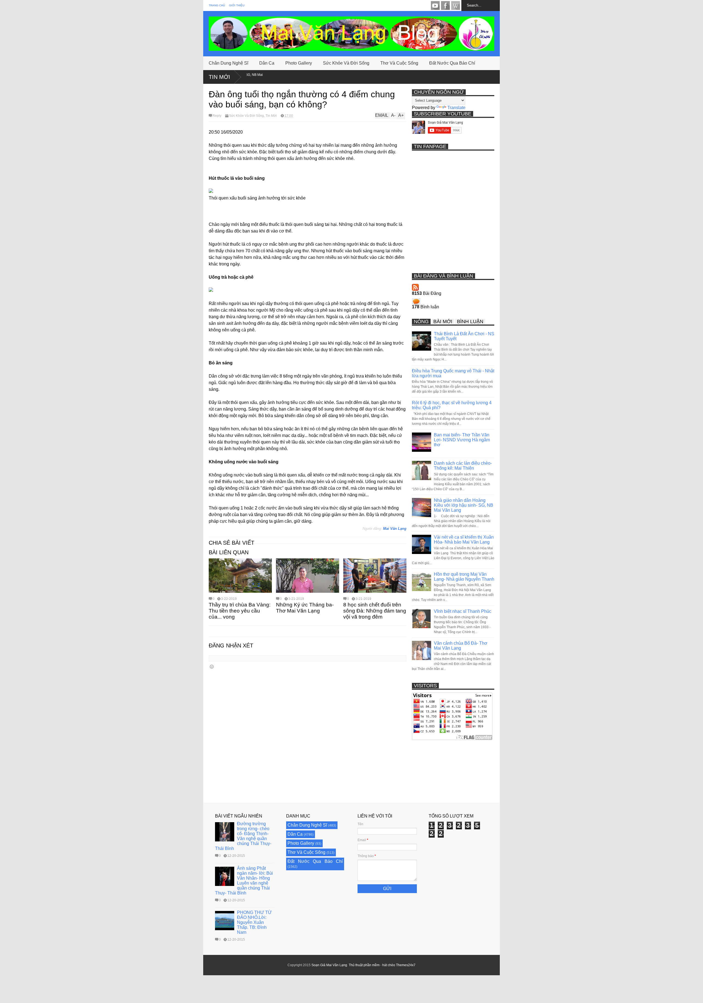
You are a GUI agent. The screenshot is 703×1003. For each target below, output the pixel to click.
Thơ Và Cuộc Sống (399, 63)
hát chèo (388, 965)
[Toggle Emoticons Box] (212, 666)
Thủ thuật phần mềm (364, 965)
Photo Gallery (298, 63)
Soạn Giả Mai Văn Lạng (329, 965)
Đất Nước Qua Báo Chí (452, 63)
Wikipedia (455, 5)
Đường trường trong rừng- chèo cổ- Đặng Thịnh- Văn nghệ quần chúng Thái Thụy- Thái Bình (243, 836)
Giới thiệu (236, 5)
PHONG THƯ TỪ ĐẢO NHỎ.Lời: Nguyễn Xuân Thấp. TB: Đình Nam (254, 922)
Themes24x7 (405, 965)
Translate (456, 107)
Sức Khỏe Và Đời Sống (346, 63)
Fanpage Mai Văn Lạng (445, 5)
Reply (217, 116)
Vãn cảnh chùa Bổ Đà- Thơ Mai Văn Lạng (460, 645)
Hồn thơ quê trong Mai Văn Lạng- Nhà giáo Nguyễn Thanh (464, 576)
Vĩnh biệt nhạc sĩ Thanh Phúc (462, 611)
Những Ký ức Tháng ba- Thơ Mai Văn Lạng (305, 608)
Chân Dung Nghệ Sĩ (228, 63)
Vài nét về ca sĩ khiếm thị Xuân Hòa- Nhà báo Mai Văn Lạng (464, 539)
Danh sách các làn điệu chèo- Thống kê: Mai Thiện (463, 465)
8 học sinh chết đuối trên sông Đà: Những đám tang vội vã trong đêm (374, 611)
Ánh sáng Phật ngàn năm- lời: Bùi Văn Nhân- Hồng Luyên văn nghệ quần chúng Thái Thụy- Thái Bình (244, 880)
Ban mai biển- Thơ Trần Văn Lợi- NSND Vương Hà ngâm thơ (462, 440)
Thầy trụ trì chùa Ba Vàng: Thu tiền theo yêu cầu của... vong (239, 611)
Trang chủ (217, 5)
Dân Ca (266, 63)
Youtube (435, 5)
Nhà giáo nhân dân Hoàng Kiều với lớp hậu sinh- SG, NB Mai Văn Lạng (463, 505)
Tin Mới (219, 77)
